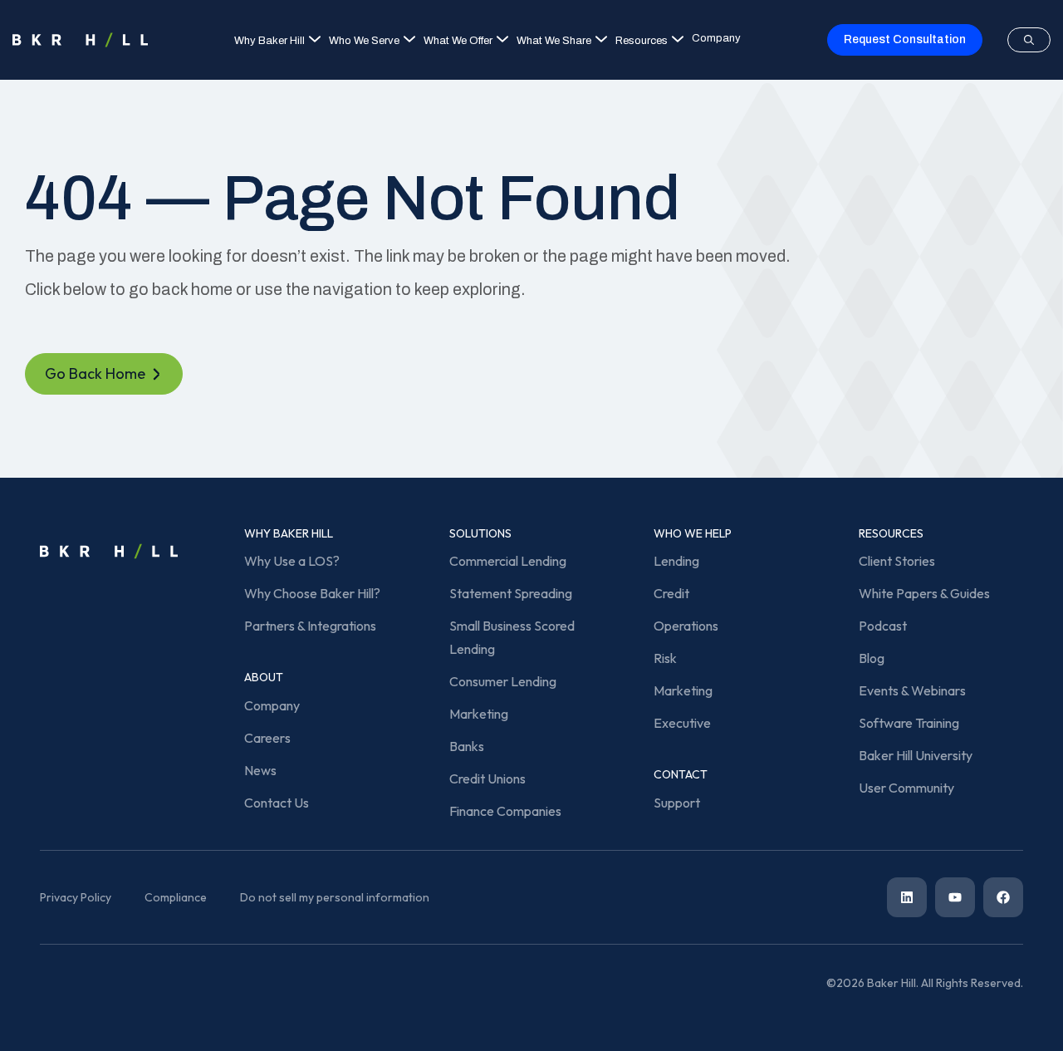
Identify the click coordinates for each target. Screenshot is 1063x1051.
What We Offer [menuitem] (458, 41)
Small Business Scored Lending (512, 637)
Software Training (909, 723)
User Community (906, 787)
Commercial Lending (507, 561)
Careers (267, 737)
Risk (665, 658)
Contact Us (276, 802)
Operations (686, 625)
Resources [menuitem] (641, 41)
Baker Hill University (915, 755)
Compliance (176, 897)
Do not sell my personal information (334, 897)
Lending (676, 561)
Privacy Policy (75, 897)
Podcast (883, 625)
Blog (871, 658)
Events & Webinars (912, 690)
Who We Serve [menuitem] (364, 41)
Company (272, 705)
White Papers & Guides (924, 593)
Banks (466, 746)
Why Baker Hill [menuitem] (269, 41)
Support (677, 802)
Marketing (478, 713)
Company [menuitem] (716, 38)
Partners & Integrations (310, 625)
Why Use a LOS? (292, 561)
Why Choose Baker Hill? (312, 593)
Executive (682, 723)
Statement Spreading (510, 593)
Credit (671, 593)
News (260, 770)
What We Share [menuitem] (554, 41)
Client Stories (897, 561)
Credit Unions (487, 778)
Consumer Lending (502, 681)
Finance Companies (505, 811)
